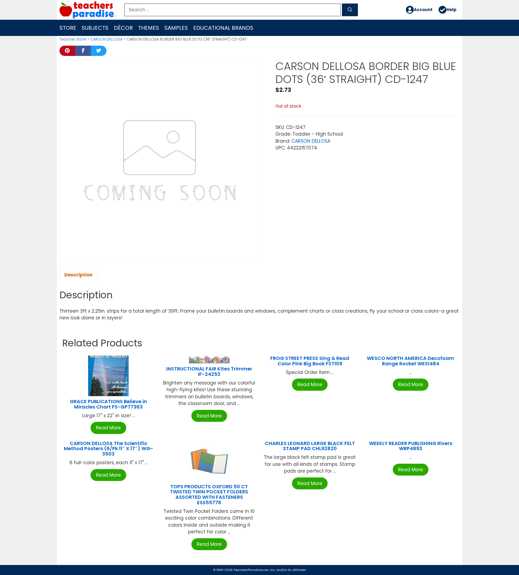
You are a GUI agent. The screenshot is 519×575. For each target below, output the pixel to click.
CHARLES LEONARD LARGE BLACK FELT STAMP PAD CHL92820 (310, 446)
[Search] (350, 10)
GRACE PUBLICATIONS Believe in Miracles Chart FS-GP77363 (108, 404)
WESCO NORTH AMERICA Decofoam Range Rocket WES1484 (410, 361)
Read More (108, 427)
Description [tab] (78, 275)
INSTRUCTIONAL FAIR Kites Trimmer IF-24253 (209, 371)
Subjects (95, 28)
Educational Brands (223, 28)
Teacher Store (72, 39)
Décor (123, 28)
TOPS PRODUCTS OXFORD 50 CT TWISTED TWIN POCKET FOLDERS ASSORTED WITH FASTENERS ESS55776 (209, 494)
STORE (67, 28)
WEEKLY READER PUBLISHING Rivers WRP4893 (410, 446)
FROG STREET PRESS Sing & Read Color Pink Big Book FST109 (309, 361)
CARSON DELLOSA (106, 39)
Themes (148, 28)
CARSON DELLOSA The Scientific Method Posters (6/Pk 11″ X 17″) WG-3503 (108, 448)
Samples (176, 28)
